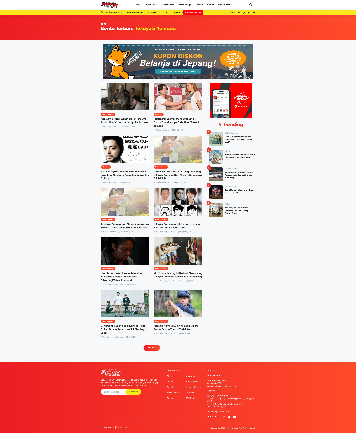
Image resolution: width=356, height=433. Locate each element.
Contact (170, 381)
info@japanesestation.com (224, 386)
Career (170, 398)
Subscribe (133, 392)
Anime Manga (185, 5)
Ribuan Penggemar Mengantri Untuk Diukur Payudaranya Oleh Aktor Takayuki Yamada (177, 122)
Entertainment (167, 5)
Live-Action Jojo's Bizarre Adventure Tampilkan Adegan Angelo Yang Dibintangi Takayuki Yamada (121, 276)
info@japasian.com (220, 411)
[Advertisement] (231, 240)
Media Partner (173, 392)
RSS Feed (190, 398)
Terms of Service (193, 387)
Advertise (171, 387)
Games (154, 12)
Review (177, 12)
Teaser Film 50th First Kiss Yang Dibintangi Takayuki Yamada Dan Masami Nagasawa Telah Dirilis (178, 175)
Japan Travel (151, 5)
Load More (151, 348)
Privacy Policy (192, 381)
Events (165, 12)
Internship (190, 376)
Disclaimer (190, 392)
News (138, 5)
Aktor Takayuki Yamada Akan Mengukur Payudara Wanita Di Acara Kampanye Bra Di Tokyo (125, 175)
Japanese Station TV (136, 12)
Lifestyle (199, 5)
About (169, 376)
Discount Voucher (193, 12)
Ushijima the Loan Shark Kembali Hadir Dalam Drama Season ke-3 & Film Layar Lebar (123, 329)
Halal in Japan (225, 5)
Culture (210, 5)
